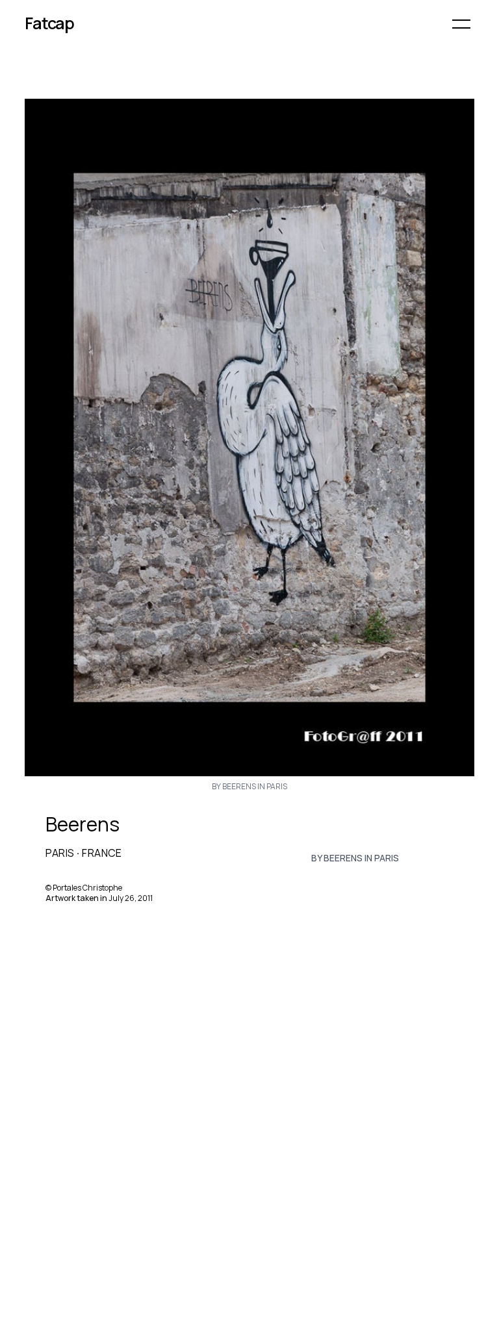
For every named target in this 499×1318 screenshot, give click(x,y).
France (102, 852)
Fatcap (49, 23)
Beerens (82, 824)
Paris (59, 852)
